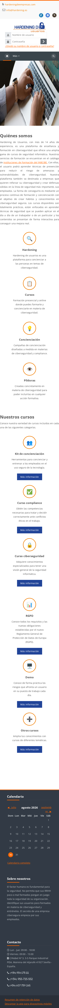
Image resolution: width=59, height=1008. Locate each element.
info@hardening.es (16, 10)
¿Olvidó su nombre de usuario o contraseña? (29, 46)
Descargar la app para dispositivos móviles (28, 1003)
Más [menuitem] (15, 55)
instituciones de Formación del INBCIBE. (25, 162)
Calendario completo (18, 862)
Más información (29, 476)
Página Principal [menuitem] (7, 56)
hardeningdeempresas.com (20, 4)
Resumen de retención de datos (22, 999)
